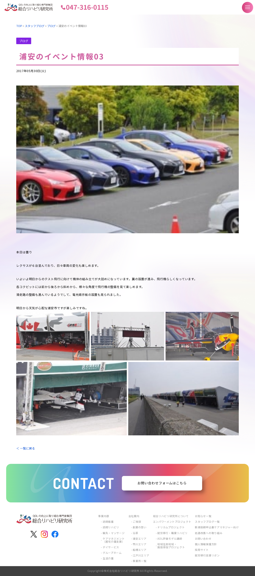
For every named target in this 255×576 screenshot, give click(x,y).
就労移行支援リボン (207, 555)
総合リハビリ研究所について (171, 516)
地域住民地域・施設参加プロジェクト (171, 545)
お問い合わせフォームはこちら (162, 483)
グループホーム (112, 553)
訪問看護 (108, 521)
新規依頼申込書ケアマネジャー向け (217, 527)
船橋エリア (140, 550)
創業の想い (140, 527)
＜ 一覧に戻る (25, 448)
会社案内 (133, 516)
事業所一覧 (140, 561)
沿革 (135, 533)
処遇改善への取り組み (208, 533)
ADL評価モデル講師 (169, 538)
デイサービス (111, 547)
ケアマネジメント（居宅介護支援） (114, 540)
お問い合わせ (203, 538)
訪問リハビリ (111, 527)
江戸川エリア (141, 555)
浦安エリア (140, 538)
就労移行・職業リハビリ (172, 533)
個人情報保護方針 (206, 544)
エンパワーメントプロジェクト (172, 521)
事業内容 (103, 516)
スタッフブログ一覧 (207, 521)
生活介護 (108, 558)
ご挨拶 (137, 521)
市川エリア (140, 544)
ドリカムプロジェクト (171, 527)
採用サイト (202, 550)
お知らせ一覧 (203, 516)
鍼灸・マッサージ (114, 533)
